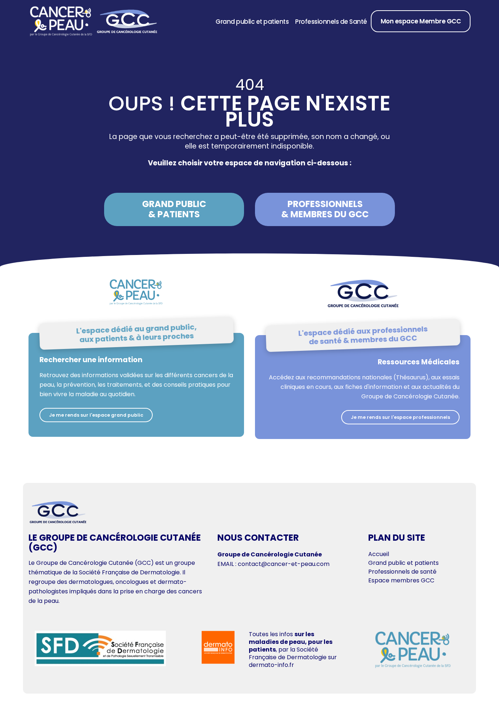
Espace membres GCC (401, 580)
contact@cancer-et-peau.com (284, 564)
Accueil (378, 554)
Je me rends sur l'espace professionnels (400, 417)
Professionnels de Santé (331, 21)
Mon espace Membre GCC (421, 21)
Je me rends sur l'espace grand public (96, 415)
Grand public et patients (252, 21)
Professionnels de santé (402, 571)
